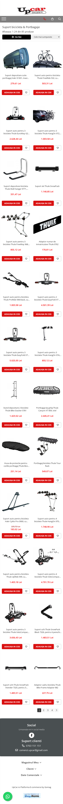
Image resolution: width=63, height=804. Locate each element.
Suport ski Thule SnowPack (47, 186)
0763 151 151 (33, 745)
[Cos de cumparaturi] (52, 19)
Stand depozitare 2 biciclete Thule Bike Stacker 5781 (15, 409)
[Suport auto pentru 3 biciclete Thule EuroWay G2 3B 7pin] (16, 114)
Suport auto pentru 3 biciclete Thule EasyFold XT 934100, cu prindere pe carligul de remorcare (16, 353)
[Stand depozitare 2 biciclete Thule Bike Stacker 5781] (16, 391)
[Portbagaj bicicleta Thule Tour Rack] (47, 446)
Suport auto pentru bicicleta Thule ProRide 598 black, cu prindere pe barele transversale (16, 298)
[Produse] (4, 19)
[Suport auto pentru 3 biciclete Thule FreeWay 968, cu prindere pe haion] (16, 224)
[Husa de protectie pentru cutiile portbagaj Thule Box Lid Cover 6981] (16, 446)
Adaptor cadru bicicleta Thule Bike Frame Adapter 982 (47, 686)
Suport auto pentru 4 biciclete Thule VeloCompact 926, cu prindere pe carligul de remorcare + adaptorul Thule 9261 (47, 575)
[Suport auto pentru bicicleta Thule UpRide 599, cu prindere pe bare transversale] (16, 557)
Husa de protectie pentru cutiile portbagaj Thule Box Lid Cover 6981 (16, 464)
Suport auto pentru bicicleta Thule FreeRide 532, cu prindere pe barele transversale (47, 76)
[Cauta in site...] (59, 19)
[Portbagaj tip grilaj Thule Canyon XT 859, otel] (47, 391)
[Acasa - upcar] (31, 10)
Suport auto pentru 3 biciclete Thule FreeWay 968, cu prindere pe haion (15, 243)
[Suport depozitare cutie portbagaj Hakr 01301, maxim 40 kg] (16, 58)
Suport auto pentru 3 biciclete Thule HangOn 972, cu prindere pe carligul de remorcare (47, 132)
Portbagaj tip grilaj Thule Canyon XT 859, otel (47, 409)
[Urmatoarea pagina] (56, 710)
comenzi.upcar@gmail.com (33, 750)
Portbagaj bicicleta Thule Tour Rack (47, 464)
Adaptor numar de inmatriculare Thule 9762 (47, 243)
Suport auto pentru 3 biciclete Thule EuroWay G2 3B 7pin (16, 132)
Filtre (17, 37)
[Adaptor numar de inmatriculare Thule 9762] (47, 224)
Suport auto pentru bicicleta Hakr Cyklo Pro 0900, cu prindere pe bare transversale (15, 520)
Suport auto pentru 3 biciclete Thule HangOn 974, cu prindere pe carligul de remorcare (47, 353)
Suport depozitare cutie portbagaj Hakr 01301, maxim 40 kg (15, 76)
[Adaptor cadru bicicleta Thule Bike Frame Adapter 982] (47, 668)
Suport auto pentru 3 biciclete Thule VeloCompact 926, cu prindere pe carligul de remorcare (15, 631)
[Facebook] (31, 735)
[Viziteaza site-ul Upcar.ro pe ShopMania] (31, 795)
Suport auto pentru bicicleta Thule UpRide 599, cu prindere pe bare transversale (15, 575)
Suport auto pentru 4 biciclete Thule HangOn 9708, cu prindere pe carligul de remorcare (47, 520)
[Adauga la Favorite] (26, 92)
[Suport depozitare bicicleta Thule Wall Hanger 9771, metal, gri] (16, 169)
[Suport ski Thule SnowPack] (47, 169)
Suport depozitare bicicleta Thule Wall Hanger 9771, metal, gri (16, 187)
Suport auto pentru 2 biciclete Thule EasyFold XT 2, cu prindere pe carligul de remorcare (47, 298)
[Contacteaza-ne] (44, 19)
